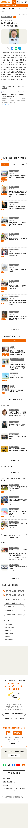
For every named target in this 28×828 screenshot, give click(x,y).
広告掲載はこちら (10, 606)
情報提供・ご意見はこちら (13, 599)
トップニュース (11, 8)
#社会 (19, 86)
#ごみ (4, 86)
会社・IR (18, 2)
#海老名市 (14, 86)
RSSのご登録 (13, 755)
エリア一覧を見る (13, 399)
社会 (24, 8)
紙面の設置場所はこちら (12, 610)
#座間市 (8, 86)
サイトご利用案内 (20, 788)
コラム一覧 (14, 578)
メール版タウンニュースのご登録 (14, 718)
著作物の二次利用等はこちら (13, 603)
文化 (19, 8)
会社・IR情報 (6, 778)
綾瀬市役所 (8, 637)
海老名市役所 (8, 625)
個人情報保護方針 (8, 788)
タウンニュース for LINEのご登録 (14, 714)
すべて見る (14, 460)
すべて (3, 8)
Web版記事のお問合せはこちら (14, 614)
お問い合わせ (15, 773)
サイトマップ (14, 790)
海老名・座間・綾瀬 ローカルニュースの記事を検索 (13, 536)
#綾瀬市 (4, 88)
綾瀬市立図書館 (9, 640)
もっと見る (14, 329)
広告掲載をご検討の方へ (9, 782)
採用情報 (5, 785)
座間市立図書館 (9, 634)
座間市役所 (8, 631)
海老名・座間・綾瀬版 (8, 5)
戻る (3, 11)
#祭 (23, 86)
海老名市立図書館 (9, 628)
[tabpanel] (14, 36)
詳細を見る (14, 743)
